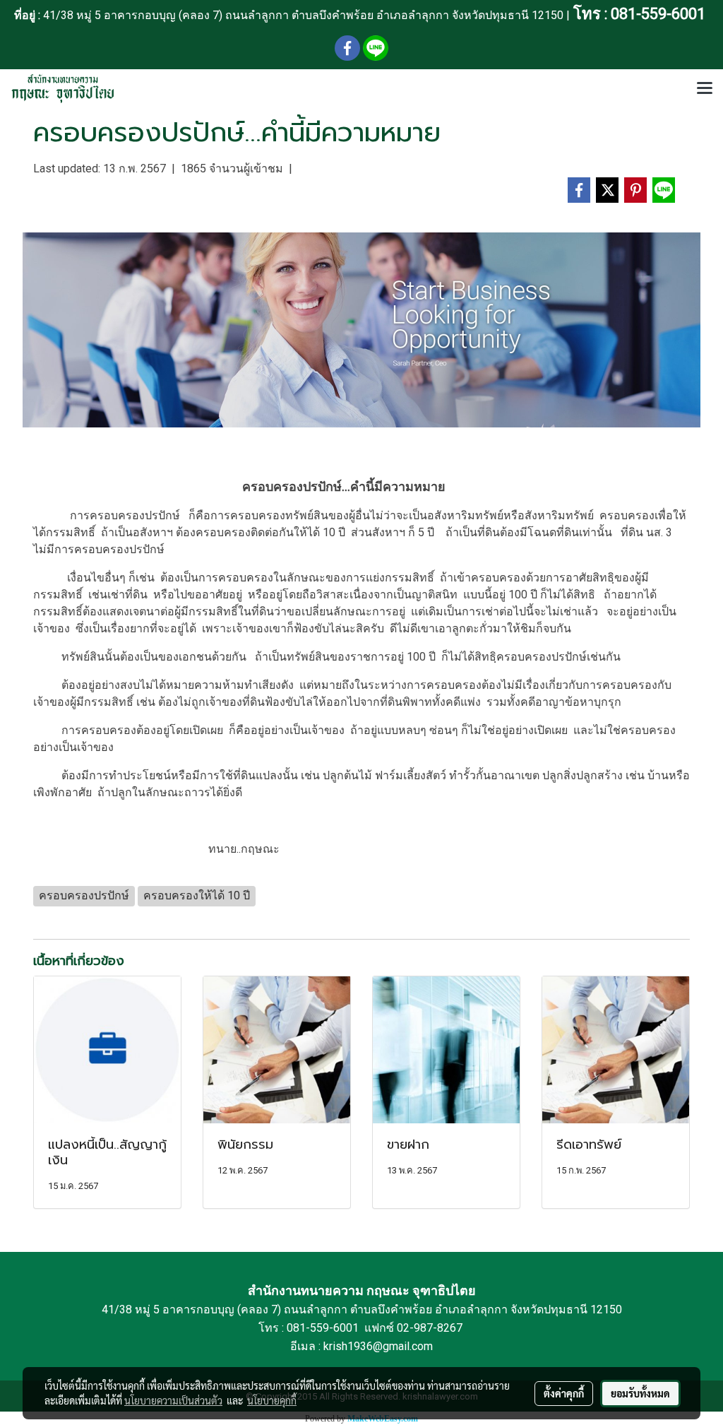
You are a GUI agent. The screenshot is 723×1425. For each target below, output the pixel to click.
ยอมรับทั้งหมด (640, 1393)
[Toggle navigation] (704, 89)
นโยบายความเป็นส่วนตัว (173, 1400)
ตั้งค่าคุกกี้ (564, 1393)
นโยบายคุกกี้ (272, 1400)
